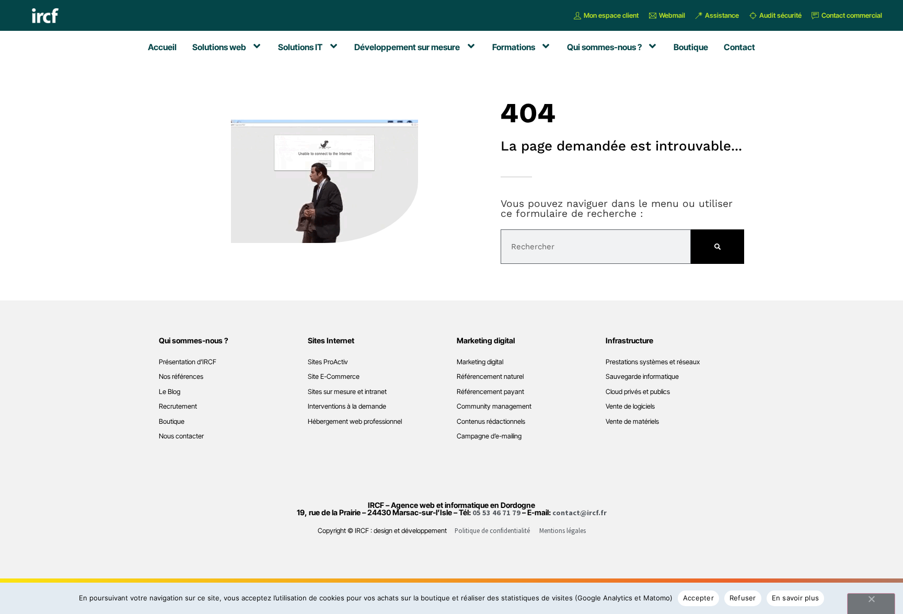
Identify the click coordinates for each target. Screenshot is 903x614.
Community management (494, 406)
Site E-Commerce (334, 376)
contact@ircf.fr (579, 512)
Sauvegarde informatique (642, 376)
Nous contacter (181, 436)
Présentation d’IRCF (187, 362)
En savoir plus (795, 598)
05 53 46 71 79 (496, 512)
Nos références (181, 376)
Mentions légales (562, 530)
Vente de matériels (632, 421)
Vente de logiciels (630, 406)
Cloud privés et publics (638, 392)
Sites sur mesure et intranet (347, 392)
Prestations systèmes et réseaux (653, 362)
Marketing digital (480, 362)
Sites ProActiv (328, 362)
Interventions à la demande (347, 406)
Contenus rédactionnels (491, 421)
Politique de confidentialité (492, 530)
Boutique (171, 421)
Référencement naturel (490, 376)
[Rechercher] (717, 246)
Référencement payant (490, 392)
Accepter (698, 598)
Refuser (743, 598)
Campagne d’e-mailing (489, 436)
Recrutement (178, 406)
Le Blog (169, 392)
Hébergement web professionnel (355, 421)
